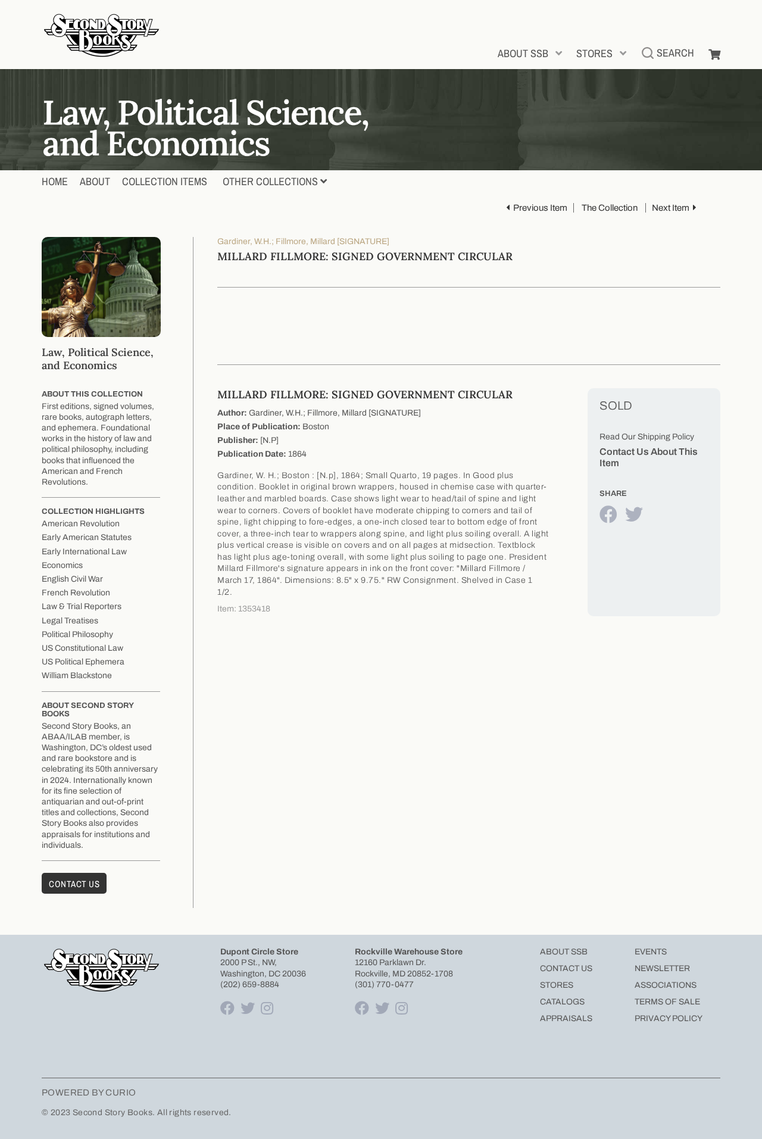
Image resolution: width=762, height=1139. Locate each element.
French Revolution (76, 592)
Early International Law (84, 551)
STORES (594, 53)
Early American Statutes (87, 537)
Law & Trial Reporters (81, 606)
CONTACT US (566, 968)
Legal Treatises (70, 620)
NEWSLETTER (662, 968)
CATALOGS (562, 1001)
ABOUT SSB (523, 53)
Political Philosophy (77, 634)
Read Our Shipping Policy (646, 436)
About (95, 181)
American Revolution (81, 523)
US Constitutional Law (82, 648)
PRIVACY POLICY (668, 1018)
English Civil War (72, 579)
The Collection (610, 208)
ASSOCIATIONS (666, 985)
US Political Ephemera (83, 661)
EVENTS (651, 951)
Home (55, 181)
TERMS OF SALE (667, 1001)
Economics (62, 565)
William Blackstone (77, 675)
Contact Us (74, 884)
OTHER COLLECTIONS (270, 181)
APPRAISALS (566, 1018)
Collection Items (164, 181)
